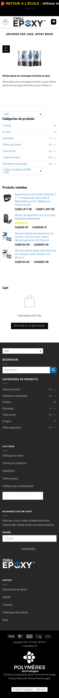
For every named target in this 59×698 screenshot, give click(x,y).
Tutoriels (7, 604)
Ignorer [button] (30, 8)
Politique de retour (12, 455)
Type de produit (11, 157)
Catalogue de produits (15, 612)
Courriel (6, 532)
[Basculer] (55, 138)
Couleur (6, 125)
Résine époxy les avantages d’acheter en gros (26, 75)
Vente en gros (10, 478)
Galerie (6, 597)
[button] (5, 22)
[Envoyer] (53, 370)
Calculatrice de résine (14, 589)
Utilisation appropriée (14, 163)
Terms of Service (36, 678)
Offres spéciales (11, 144)
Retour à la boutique (29, 325)
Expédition (8, 470)
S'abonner (28, 549)
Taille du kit (9, 151)
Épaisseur (8, 138)
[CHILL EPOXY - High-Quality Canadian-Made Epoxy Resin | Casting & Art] (29, 22)
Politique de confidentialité (17, 486)
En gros (6, 132)
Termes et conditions (14, 463)
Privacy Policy (16, 678)
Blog (5, 620)
